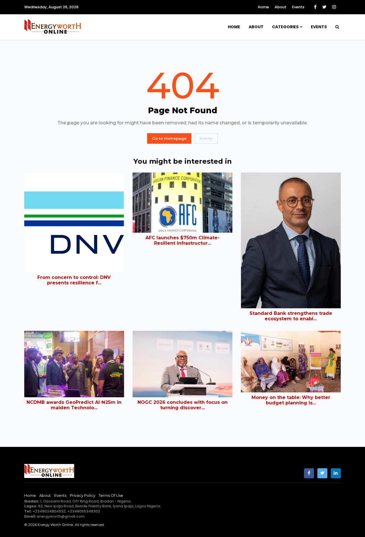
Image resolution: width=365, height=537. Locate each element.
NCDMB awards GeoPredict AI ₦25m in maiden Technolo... (74, 405)
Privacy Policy (82, 495)
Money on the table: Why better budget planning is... (291, 400)
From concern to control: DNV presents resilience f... (74, 280)
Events (298, 7)
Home (263, 7)
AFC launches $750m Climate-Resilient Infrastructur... (182, 240)
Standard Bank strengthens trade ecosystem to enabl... (291, 316)
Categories (285, 27)
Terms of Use (111, 495)
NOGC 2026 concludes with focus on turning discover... (182, 405)
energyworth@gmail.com (61, 516)
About (280, 7)
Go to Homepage (169, 138)
